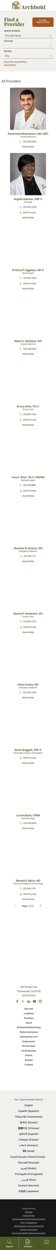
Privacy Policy (29, 1215)
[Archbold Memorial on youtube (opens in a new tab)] (34, 1001)
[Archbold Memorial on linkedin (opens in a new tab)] (28, 1001)
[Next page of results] (40, 906)
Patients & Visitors (29, 1032)
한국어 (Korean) (29, 1122)
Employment (28, 1041)
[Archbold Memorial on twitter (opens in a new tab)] (22, 1001)
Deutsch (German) (28, 1185)
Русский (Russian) (28, 1162)
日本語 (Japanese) (28, 1191)
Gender (8, 51)
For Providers (28, 1046)
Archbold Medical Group (29, 1027)
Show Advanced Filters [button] (15, 61)
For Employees (28, 1050)
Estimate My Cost (29, 1036)
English (29, 1105)
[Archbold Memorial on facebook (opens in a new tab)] (17, 1001)
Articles (29, 1060)
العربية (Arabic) (29, 1168)
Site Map (29, 1212)
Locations (29, 1013)
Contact (29, 1064)
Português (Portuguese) (29, 1174)
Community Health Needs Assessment (29, 1233)
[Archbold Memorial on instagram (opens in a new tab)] (40, 1001)
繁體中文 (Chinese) (28, 1128)
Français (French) (29, 1139)
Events (28, 1055)
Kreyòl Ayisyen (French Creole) (27, 1156)
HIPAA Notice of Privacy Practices (29, 1226)
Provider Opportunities (42, 21)
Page (24, 906)
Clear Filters (10, 65)
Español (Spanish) (28, 1110)
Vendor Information (28, 1230)
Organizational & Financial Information (28, 1219)
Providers (29, 1018)
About (29, 1022)
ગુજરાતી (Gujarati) (28, 1133)
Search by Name (12, 31)
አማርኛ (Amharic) (28, 1145)
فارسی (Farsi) (28, 1179)
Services (8, 41)
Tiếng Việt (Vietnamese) (28, 1116)
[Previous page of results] (16, 906)
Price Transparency (28, 1222)
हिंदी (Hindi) (29, 1151)
